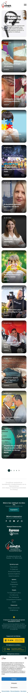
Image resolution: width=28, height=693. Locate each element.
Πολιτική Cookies (6, 691)
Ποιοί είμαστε (14, 567)
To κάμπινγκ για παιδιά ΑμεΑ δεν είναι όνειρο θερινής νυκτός (12, 274)
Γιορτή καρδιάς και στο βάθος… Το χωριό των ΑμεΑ (12, 345)
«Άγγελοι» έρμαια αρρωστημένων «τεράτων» (11, 380)
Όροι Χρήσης (23, 691)
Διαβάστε (6, 69)
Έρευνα (14, 586)
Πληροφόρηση (14, 584)
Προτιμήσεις (14, 687)
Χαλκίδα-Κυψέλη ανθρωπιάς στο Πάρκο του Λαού (14, 169)
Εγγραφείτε (14, 509)
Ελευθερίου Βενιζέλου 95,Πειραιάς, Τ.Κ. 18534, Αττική (14, 557)
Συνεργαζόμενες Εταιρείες (14, 599)
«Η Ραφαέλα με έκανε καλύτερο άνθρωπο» (12, 100)
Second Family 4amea (14, 571)
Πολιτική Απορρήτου (15, 691)
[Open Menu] (25, 5)
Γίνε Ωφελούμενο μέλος (14, 592)
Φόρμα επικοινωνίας (14, 608)
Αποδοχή (14, 679)
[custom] (6, 521)
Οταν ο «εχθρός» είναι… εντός (13, 135)
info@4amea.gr (14, 610)
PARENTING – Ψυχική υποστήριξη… (11, 241)
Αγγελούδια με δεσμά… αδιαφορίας (13, 65)
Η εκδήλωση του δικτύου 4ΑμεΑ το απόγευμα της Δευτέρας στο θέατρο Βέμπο (13, 449)
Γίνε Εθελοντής (14, 595)
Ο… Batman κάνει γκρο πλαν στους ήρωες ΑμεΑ (13, 311)
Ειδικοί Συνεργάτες (14, 576)
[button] (25, 658)
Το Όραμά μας (14, 569)
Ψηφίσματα (14, 582)
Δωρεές (14, 601)
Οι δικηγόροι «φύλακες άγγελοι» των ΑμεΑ (12, 205)
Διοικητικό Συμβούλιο (14, 573)
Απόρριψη (14, 683)
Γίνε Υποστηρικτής (14, 597)
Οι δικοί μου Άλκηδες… (12, 417)
